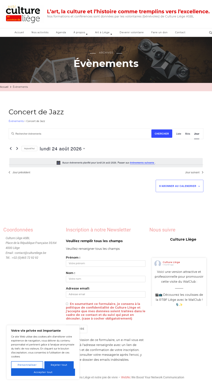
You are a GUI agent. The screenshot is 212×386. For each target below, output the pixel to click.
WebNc (126, 377)
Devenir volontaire (132, 32)
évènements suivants (142, 162)
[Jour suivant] (17, 149)
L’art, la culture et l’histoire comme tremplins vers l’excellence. (128, 11)
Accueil (19, 32)
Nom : (70, 273)
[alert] (106, 162)
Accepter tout (43, 372)
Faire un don (159, 32)
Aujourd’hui (29, 148)
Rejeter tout (59, 364)
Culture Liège (171, 262)
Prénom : (73, 257)
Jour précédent (21, 172)
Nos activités (40, 32)
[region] (43, 352)
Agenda (61, 32)
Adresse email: (78, 288)
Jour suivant (192, 172)
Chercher (162, 133)
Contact (180, 32)
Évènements (16, 121)
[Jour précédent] (11, 149)
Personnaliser (27, 364)
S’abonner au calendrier (177, 186)
